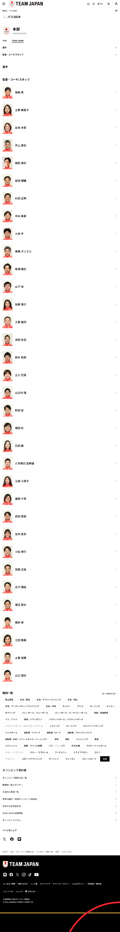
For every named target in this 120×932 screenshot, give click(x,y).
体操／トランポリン (33, 719)
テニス (80, 706)
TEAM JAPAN (18, 40)
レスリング (55, 725)
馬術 (67, 739)
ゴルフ (97, 752)
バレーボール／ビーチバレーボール (71, 712)
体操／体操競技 (101, 712)
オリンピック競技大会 (24, 852)
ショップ (19, 891)
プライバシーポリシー (61, 883)
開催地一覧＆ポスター (12, 784)
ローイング (95, 706)
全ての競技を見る (109, 693)
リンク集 (33, 883)
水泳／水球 (51, 706)
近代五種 (76, 745)
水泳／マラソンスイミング (49, 699)
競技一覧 (49, 852)
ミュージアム (8, 891)
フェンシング (82, 739)
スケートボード (89, 758)
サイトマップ (45, 883)
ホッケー (111, 706)
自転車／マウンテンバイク (80, 732)
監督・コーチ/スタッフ (13, 54)
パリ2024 (39, 852)
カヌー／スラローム (39, 752)
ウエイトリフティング (93, 725)
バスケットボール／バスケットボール (66, 719)
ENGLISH (31, 891)
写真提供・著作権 (94, 883)
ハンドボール (11, 732)
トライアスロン (80, 752)
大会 (12, 852)
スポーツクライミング (32, 758)
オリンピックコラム (11, 820)
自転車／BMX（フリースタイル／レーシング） (26, 739)
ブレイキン (70, 758)
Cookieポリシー (78, 883)
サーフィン (54, 758)
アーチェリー (61, 752)
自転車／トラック (32, 732)
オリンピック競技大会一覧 (14, 777)
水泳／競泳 (25, 699)
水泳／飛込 (73, 699)
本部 (57, 852)
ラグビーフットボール (96, 745)
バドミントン (11, 745)
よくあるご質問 (9, 883)
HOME (5, 852)
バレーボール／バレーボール (35, 712)
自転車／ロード (54, 732)
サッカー (66, 706)
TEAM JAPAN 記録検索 (12, 813)
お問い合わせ (23, 883)
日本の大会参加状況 (11, 806)
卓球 (57, 739)
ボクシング (10, 712)
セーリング (71, 725)
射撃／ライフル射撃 (33, 745)
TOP (4, 40)
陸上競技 (9, 699)
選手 (4, 47)
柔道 (97, 739)
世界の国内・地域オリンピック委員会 (19, 799)
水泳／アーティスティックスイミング (22, 706)
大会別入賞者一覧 (10, 791)
